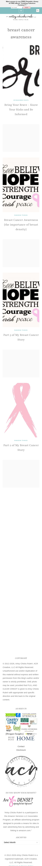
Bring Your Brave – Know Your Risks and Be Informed (21, 109)
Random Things (21, 215)
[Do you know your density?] (21, 801)
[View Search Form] (37, 10)
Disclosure (21, 750)
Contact (21, 746)
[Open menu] (21, 10)
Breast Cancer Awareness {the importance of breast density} (21, 224)
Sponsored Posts (21, 100)
